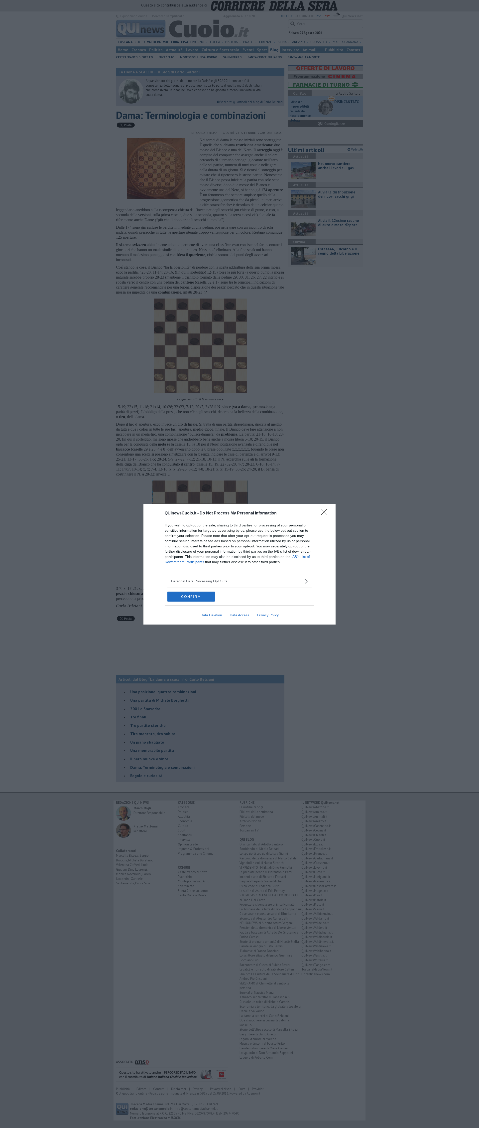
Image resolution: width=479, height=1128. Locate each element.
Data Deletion (211, 615)
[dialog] (239, 564)
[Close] (326, 513)
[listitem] (239, 581)
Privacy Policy (268, 615)
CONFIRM (191, 597)
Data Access (239, 615)
